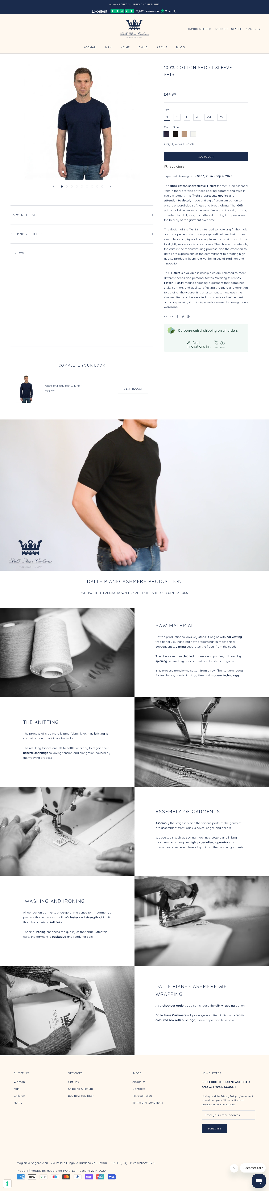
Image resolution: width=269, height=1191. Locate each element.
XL (197, 117)
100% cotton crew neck (63, 386)
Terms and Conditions (147, 1102)
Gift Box (73, 1082)
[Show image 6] (87, 186)
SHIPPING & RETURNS (27, 234)
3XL (222, 117)
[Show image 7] (92, 186)
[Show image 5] (82, 186)
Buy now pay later (81, 1096)
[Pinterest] (188, 316)
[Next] (110, 186)
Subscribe (214, 1128)
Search (236, 29)
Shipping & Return (80, 1089)
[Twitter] (183, 316)
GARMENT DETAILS (25, 215)
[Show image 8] (97, 186)
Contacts (138, 1089)
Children (19, 1096)
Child (143, 47)
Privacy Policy (142, 1096)
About (162, 47)
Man (108, 47)
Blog (180, 47)
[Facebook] (177, 316)
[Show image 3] (72, 186)
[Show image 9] (102, 186)
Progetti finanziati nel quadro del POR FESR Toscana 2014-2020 (61, 1171)
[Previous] (53, 186)
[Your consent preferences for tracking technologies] (7, 1184)
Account (221, 29)
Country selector (199, 29)
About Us (138, 1082)
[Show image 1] (62, 186)
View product (133, 388)
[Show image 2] (67, 186)
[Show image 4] (77, 186)
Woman (90, 47)
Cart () (253, 29)
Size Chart (177, 166)
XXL (209, 117)
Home (125, 47)
